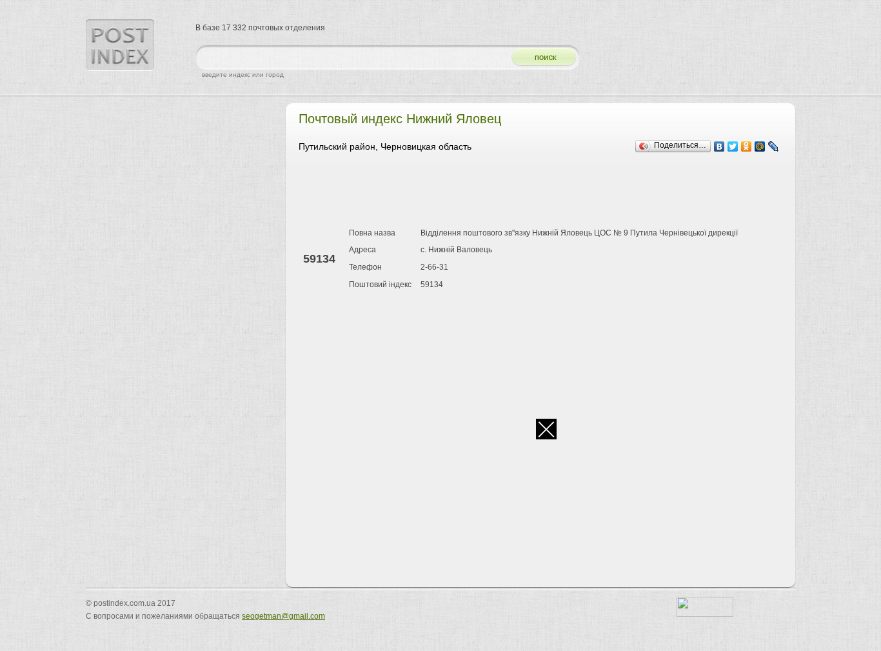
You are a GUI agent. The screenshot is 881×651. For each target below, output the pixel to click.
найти (539, 57)
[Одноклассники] (746, 146)
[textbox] (350, 57)
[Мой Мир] (760, 146)
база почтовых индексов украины (120, 45)
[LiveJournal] (773, 146)
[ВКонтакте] (719, 146)
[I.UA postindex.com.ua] (705, 614)
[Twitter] (733, 146)
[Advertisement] (533, 192)
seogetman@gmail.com (283, 616)
